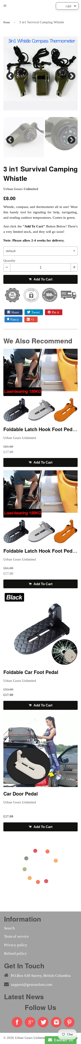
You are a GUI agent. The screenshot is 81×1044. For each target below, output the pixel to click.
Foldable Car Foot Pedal (30, 672)
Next (70, 75)
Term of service (16, 936)
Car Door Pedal (20, 793)
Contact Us (62, 1040)
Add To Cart (42, 279)
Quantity (9, 260)
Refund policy (15, 953)
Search (9, 928)
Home (6, 22)
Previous (10, 75)
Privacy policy (15, 945)
